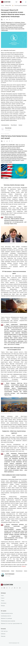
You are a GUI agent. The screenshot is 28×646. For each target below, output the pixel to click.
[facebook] (9, 588)
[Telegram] (7, 19)
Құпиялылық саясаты (6, 615)
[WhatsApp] (4, 19)
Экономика (19, 571)
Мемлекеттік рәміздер (6, 618)
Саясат (2, 598)
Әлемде (3, 605)
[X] (12, 19)
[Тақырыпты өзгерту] (21, 2)
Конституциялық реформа (20, 5)
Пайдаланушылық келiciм (7, 613)
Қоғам (20, 125)
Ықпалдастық (5, 125)
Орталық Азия (5, 571)
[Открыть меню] (26, 2)
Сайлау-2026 (8, 5)
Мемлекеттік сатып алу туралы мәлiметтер (11, 623)
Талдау (2, 600)
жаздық (24, 566)
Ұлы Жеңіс (14, 125)
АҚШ (12, 571)
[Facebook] (9, 19)
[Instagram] (2, 19)
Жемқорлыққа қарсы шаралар (8, 621)
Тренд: (2, 5)
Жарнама (3, 636)
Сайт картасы (4, 631)
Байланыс (3, 633)
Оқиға (2, 595)
